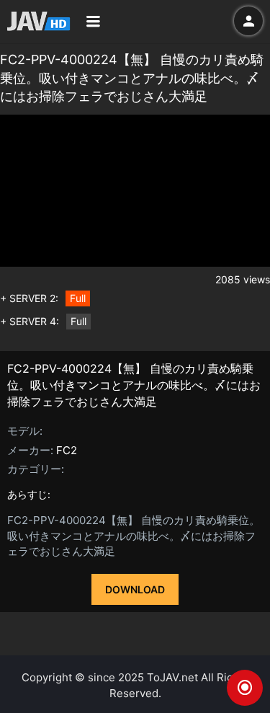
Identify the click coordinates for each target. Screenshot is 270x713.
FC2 (66, 450)
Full (78, 298)
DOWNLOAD (135, 589)
